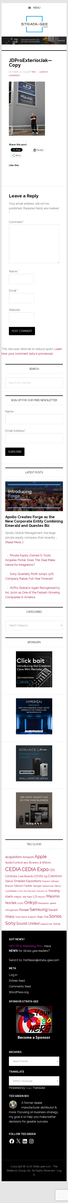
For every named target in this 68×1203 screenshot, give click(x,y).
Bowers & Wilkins (40, 862)
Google (37, 885)
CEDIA (13, 869)
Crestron (55, 876)
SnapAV (32, 917)
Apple (41, 856)
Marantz (42, 897)
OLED (20, 903)
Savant (53, 910)
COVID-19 (40, 876)
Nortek (11, 903)
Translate (38, 1088)
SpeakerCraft (46, 924)
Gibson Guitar (23, 885)
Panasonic (43, 903)
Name (14, 271)
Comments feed (20, 986)
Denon (9, 881)
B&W (26, 862)
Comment (16, 222)
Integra (17, 896)
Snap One (43, 916)
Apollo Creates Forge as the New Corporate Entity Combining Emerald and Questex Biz (34, 521)
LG (35, 896)
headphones (48, 886)
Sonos (55, 916)
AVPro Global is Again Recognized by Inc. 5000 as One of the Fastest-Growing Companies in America (32, 592)
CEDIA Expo (35, 869)
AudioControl (14, 862)
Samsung (39, 909)
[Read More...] (14, 542)
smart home (21, 917)
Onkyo (30, 902)
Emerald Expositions (27, 881)
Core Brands (25, 876)
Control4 (11, 876)
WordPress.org (19, 992)
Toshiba (56, 924)
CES (52, 870)
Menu (36, 7)
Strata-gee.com (34, 24)
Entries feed (17, 980)
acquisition (13, 857)
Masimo (53, 896)
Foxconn (46, 881)
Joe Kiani (27, 896)
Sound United (28, 923)
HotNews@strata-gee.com (41, 960)
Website (14, 310)
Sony (10, 923)
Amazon (28, 857)
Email (13, 290)
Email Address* (15, 430)
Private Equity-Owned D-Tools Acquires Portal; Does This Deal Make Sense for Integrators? (30, 560)
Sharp (10, 916)
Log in (13, 975)
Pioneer (24, 910)
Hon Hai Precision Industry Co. (33, 891)
